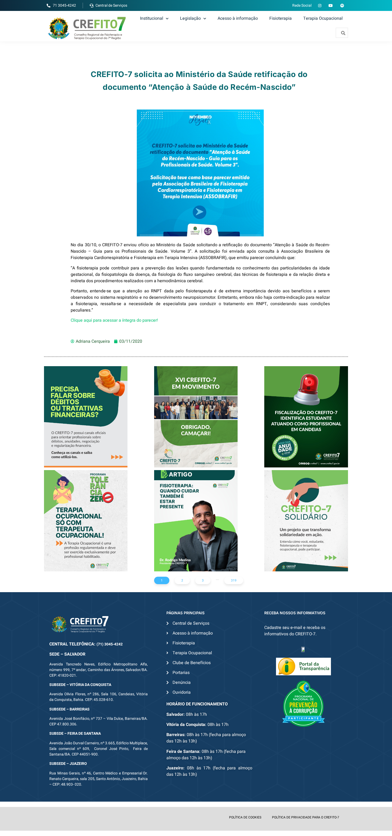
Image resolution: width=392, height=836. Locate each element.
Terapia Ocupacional (323, 18)
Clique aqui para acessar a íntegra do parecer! (114, 320)
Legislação (190, 18)
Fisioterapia (280, 18)
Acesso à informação (238, 18)
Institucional (151, 18)
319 (234, 580)
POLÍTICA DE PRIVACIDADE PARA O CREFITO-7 (305, 817)
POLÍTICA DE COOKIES (245, 817)
